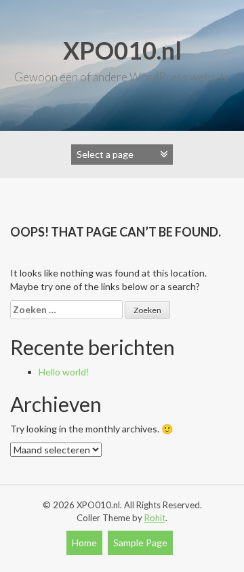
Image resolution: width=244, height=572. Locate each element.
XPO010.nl (122, 50)
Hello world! (64, 371)
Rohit (154, 517)
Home (84, 542)
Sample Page (140, 542)
